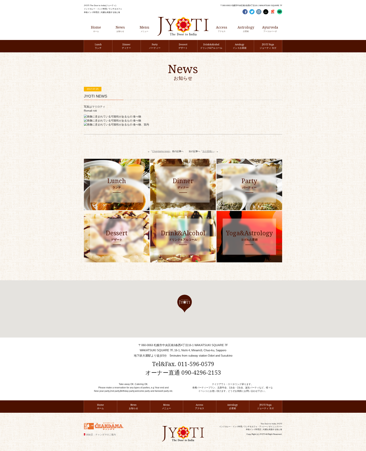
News (120, 28)
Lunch (98, 46)
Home (96, 28)
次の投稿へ (208, 151)
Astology (239, 46)
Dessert (183, 46)
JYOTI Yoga (268, 46)
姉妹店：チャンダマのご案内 (101, 434)
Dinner (126, 46)
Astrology (246, 28)
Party (155, 46)
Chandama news (161, 151)
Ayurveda (270, 28)
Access (221, 28)
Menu (144, 28)
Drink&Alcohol (211, 46)
